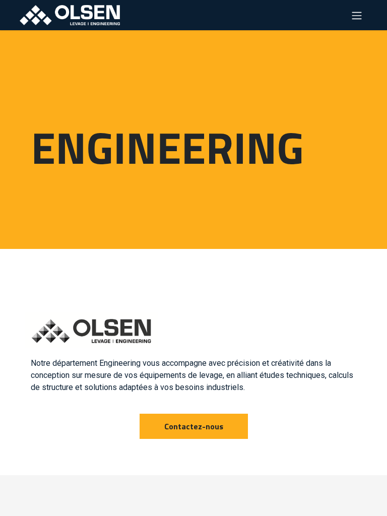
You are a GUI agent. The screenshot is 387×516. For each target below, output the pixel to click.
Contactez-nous (193, 426)
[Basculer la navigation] (356, 15)
